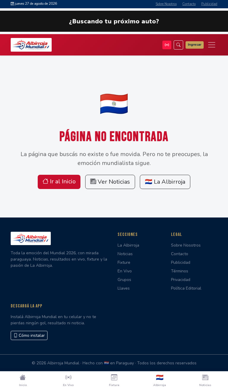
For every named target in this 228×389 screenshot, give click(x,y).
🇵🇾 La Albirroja (165, 182)
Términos (179, 271)
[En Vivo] (166, 45)
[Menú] (211, 44)
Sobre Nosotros (166, 4)
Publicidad (209, 4)
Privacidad (180, 279)
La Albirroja (128, 245)
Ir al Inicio (62, 181)
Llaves (124, 288)
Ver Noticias (113, 182)
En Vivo (125, 271)
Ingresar (194, 44)
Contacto (189, 4)
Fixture (124, 262)
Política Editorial (186, 288)
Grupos (124, 279)
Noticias (125, 254)
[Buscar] (178, 45)
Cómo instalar (31, 335)
